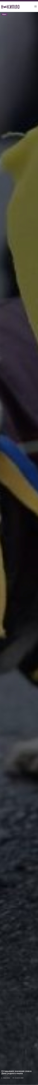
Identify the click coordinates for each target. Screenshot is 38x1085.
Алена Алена (6, 1078)
